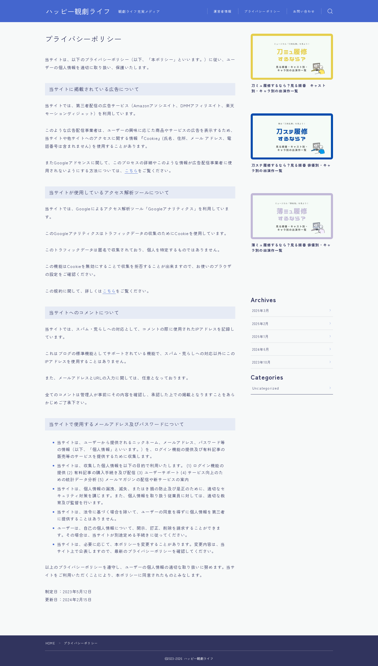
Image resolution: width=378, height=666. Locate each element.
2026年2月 (260, 323)
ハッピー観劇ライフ (78, 11)
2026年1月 (260, 336)
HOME (50, 643)
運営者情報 (223, 11)
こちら (131, 170)
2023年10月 (261, 362)
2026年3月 (260, 310)
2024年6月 (260, 349)
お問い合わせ (304, 11)
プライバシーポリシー (262, 11)
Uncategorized (265, 388)
